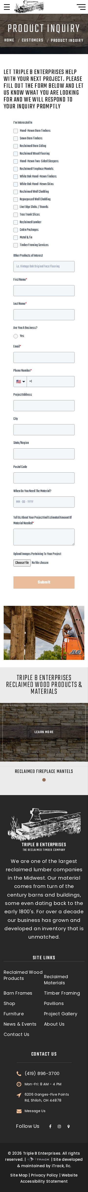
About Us (54, 1024)
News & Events (20, 1024)
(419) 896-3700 (42, 1073)
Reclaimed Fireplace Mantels (44, 771)
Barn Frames (18, 993)
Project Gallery (60, 1014)
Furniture (14, 1014)
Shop (9, 1003)
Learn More (44, 732)
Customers (33, 40)
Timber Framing (62, 993)
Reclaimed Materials (56, 980)
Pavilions (54, 1003)
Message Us (35, 1110)
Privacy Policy (44, 1175)
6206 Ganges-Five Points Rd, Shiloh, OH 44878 (47, 1097)
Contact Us (17, 1034)
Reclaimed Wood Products (23, 975)
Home (9, 40)
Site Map (18, 1175)
